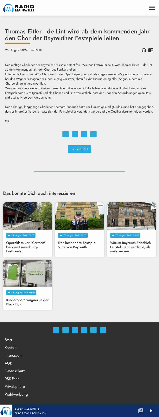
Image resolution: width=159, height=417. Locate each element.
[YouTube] (84, 330)
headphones (144, 50)
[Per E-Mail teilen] (93, 134)
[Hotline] (103, 330)
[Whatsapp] (56, 330)
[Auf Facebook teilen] (65, 134)
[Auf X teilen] (75, 134)
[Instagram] (75, 330)
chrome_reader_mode (151, 50)
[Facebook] (65, 330)
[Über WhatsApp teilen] (84, 134)
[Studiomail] (93, 330)
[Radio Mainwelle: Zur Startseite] (75, 8)
